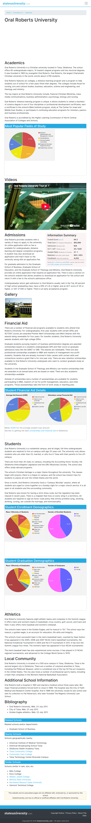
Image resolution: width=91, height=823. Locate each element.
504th (13, 428)
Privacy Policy (71, 813)
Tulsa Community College (20, 751)
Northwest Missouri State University (25, 782)
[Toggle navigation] (86, 3)
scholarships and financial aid (42, 430)
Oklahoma (28, 12)
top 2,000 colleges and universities (59, 264)
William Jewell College (19, 777)
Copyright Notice (57, 813)
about (61, 240)
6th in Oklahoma (57, 262)
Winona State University (20, 779)
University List (18, 12)
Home (8, 12)
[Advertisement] (45, 40)
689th (67, 262)
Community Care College (20, 754)
